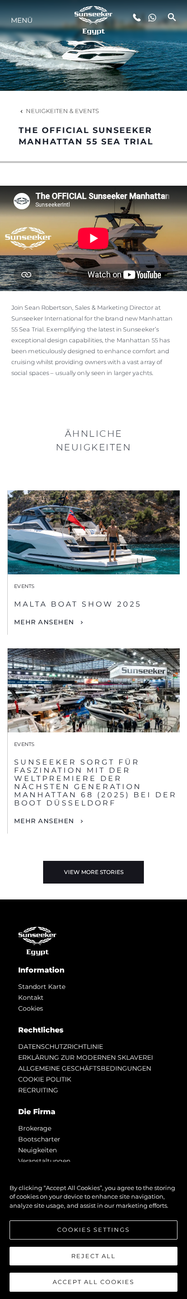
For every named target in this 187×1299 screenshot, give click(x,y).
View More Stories (93, 872)
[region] (93, 1230)
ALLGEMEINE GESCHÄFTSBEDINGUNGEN (84, 1068)
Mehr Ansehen (44, 622)
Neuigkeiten (37, 1150)
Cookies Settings (93, 1229)
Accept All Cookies (93, 1281)
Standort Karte (41, 987)
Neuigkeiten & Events (62, 110)
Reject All (93, 1255)
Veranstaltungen (44, 1161)
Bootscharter (39, 1139)
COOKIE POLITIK (44, 1079)
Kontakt (31, 997)
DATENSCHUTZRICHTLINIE (60, 1046)
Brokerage (34, 1128)
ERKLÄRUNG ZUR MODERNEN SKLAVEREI (85, 1057)
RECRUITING (38, 1090)
